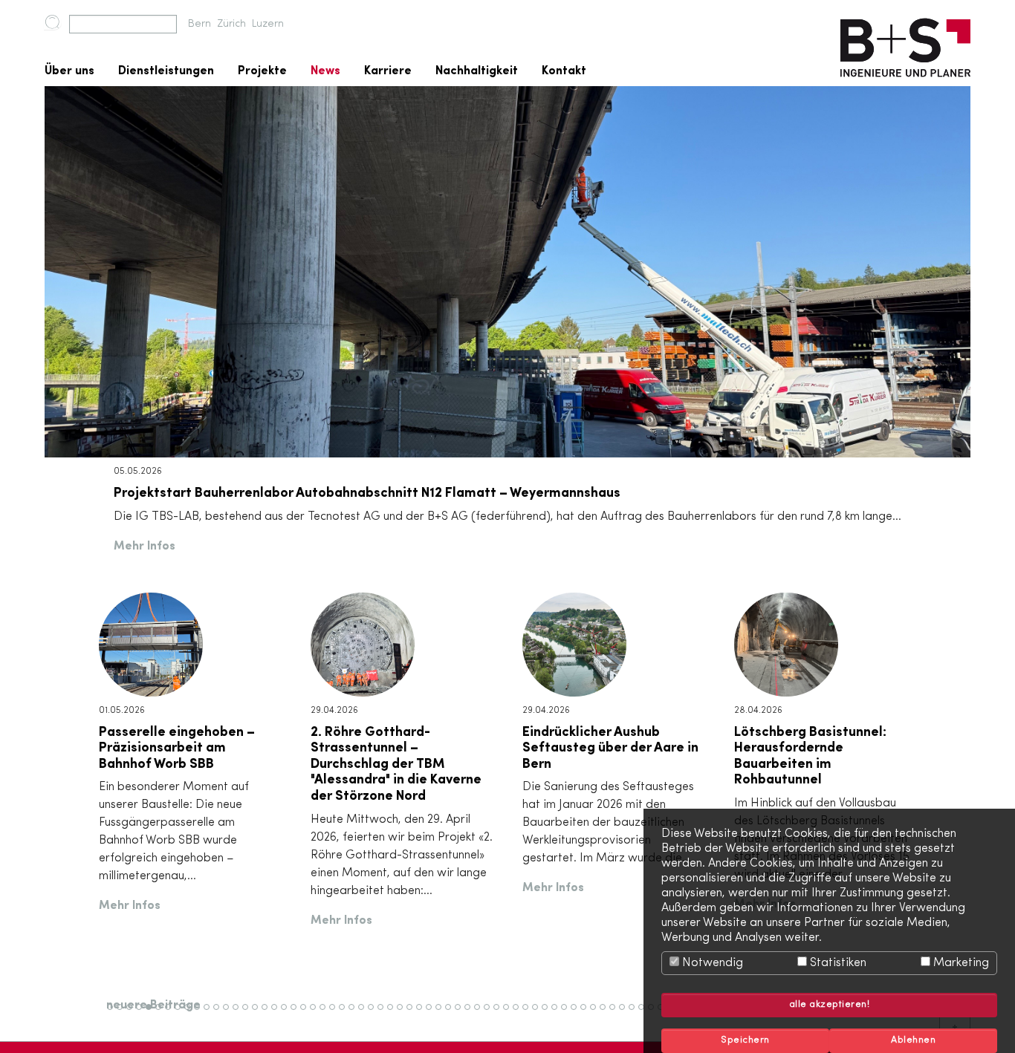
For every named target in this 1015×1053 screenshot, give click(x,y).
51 (596, 1014)
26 (355, 1014)
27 (365, 1014)
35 (443, 1014)
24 (336, 1014)
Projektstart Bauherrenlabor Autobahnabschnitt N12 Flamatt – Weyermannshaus (367, 493)
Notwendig (711, 963)
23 (326, 1014)
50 (588, 1014)
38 (472, 1014)
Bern (199, 24)
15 (248, 1014)
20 (298, 1014)
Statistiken (836, 963)
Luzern (268, 24)
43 (520, 1014)
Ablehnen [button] (913, 1040)
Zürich (231, 24)
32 (413, 1014)
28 (375, 1014)
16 (258, 1014)
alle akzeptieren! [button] (829, 1004)
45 (539, 1014)
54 (626, 1014)
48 (568, 1014)
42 (510, 1014)
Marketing (959, 963)
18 (277, 1014)
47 (558, 1014)
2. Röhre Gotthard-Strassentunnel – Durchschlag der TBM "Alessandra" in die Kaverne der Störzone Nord (396, 764)
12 (219, 1014)
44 (529, 1014)
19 (287, 1014)
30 (395, 1014)
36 (452, 1014)
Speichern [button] (745, 1040)
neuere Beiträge (153, 1005)
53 (616, 1014)
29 (384, 1014)
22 (316, 1014)
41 (499, 1014)
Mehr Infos (144, 546)
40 (491, 1014)
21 (306, 1014)
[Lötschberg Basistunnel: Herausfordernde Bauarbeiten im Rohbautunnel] (786, 644)
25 (346, 1014)
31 (403, 1014)
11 (208, 1014)
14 (238, 1014)
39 (481, 1014)
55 (636, 1014)
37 (461, 1014)
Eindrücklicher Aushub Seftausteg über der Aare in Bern (610, 748)
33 (423, 1014)
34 (433, 1014)
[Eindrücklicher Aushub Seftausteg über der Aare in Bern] (574, 644)
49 (578, 1014)
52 (606, 1014)
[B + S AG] (905, 43)
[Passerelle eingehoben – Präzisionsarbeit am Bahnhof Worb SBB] (151, 644)
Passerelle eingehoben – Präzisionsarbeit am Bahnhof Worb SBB (177, 748)
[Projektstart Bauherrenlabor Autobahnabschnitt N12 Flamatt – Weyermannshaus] (507, 272)
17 (267, 1014)
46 (549, 1014)
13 (229, 1014)
